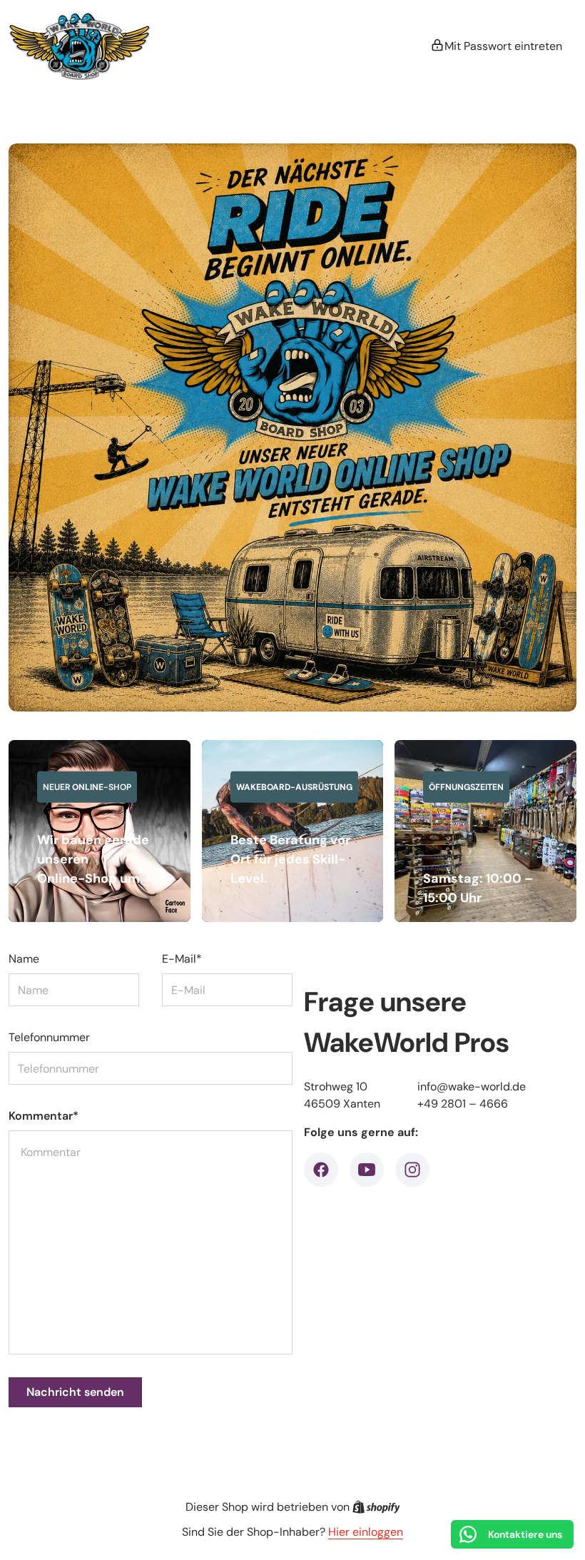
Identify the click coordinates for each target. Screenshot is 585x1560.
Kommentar (43, 1115)
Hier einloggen (365, 1531)
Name (24, 958)
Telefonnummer (49, 1037)
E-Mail (182, 958)
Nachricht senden (75, 1391)
